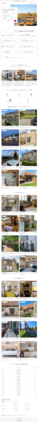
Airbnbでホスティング (33, 3)
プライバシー (17, 420)
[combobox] (9, 15)
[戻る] (17, 68)
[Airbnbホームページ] (3, 3)
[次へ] (20, 68)
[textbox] (6, 18)
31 (5, 31)
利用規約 (21, 420)
